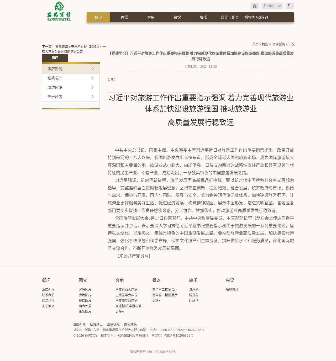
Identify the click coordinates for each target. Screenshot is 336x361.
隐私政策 (130, 324)
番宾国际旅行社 (257, 17)
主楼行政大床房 (127, 289)
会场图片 (85, 295)
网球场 (193, 300)
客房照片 (85, 289)
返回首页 (255, 6)
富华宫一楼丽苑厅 (164, 295)
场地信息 (232, 289)
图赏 (124, 17)
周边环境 (55, 87)
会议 (230, 280)
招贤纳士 (96, 324)
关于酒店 (55, 96)
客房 (151, 17)
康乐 (203, 17)
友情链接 (113, 324)
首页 (255, 44)
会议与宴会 (229, 17)
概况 (46, 280)
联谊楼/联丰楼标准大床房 (133, 306)
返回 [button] (55, 58)
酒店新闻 (278, 44)
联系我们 (55, 78)
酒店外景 (85, 306)
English (269, 6)
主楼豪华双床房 (127, 300)
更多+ (120, 312)
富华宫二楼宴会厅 (164, 289)
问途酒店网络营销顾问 (132, 335)
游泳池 (193, 289)
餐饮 (177, 17)
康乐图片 (85, 312)
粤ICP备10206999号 (178, 335)
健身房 (193, 295)
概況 (98, 17)
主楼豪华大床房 (127, 295)
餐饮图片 (85, 300)
